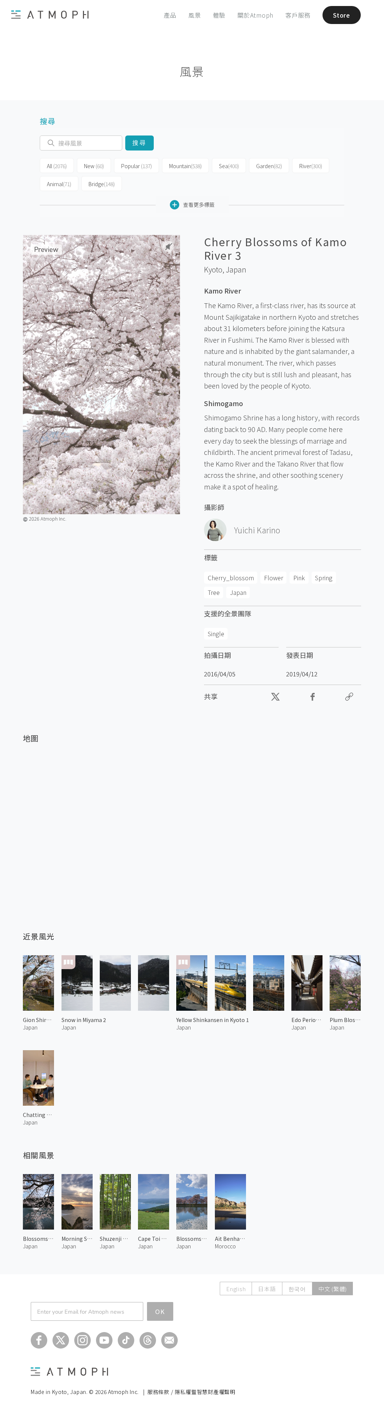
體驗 (219, 15)
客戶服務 (297, 15)
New (94, 166)
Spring (323, 577)
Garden (269, 166)
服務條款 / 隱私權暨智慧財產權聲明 (191, 1391)
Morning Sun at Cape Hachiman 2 (77, 1238)
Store (341, 15)
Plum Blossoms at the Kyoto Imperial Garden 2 (345, 1020)
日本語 (267, 1289)
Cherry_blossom (231, 577)
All (57, 166)
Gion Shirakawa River (38, 1020)
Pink (299, 577)
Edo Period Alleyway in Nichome (306, 1020)
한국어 (297, 1289)
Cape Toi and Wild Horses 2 (153, 1238)
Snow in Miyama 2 (84, 1020)
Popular (136, 166)
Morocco (225, 1246)
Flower (273, 577)
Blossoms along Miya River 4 (38, 1238)
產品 (170, 15)
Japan (236, 269)
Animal (59, 184)
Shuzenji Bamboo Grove (115, 1238)
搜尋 (139, 143)
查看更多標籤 (198, 204)
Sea (229, 166)
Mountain (185, 166)
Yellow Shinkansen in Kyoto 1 (212, 1020)
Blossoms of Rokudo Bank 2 (191, 1238)
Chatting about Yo (38, 1114)
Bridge (101, 184)
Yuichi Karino (257, 530)
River (310, 166)
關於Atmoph (255, 15)
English (236, 1289)
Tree (214, 592)
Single (216, 633)
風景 (194, 15)
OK (160, 1311)
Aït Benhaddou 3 (230, 1238)
